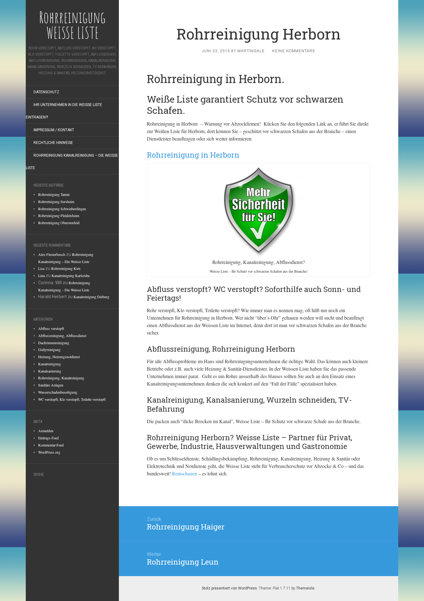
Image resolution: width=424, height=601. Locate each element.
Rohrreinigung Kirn (65, 268)
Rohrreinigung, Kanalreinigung (61, 377)
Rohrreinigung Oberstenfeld (58, 222)
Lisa (41, 268)
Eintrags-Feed (48, 437)
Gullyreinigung (49, 349)
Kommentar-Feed (51, 444)
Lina (41, 275)
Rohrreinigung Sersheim (56, 201)
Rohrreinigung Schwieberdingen (62, 208)
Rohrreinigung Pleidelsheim (58, 215)
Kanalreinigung (49, 363)
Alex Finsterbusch (51, 254)
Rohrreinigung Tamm (54, 194)
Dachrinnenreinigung (53, 342)
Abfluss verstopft (51, 328)
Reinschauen (184, 473)
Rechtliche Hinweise (53, 143)
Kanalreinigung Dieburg (91, 296)
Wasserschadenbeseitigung (57, 392)
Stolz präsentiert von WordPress (229, 588)
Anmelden (45, 430)
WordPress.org (49, 452)
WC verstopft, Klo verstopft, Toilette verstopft (72, 399)
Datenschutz (46, 92)
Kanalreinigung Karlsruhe (71, 275)
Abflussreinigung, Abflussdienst (62, 335)
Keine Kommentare (293, 50)
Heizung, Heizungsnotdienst (59, 356)
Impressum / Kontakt (54, 130)
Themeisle (305, 588)
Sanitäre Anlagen (50, 384)
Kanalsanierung (49, 370)
